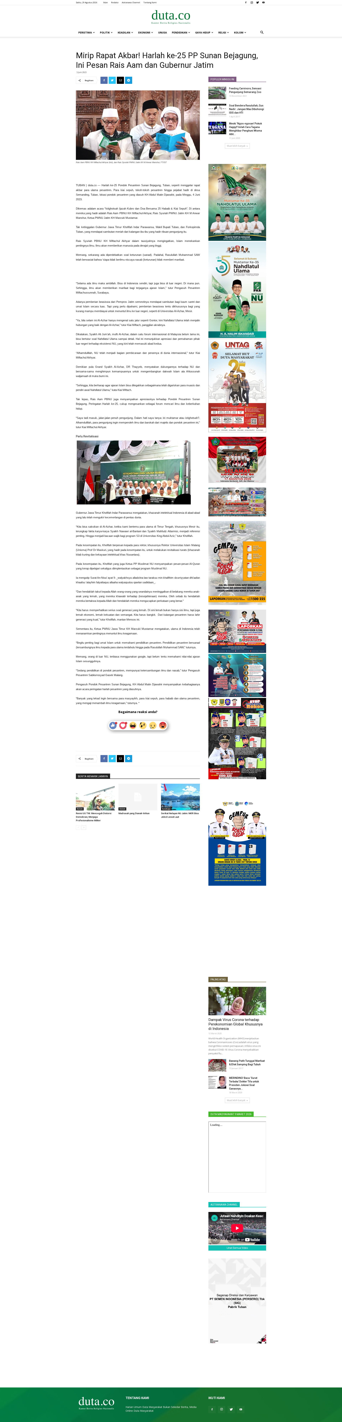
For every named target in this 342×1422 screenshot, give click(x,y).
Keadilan (124, 32)
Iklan (105, 2)
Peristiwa (85, 32)
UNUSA (162, 32)
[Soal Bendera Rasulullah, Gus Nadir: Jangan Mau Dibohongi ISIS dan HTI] (217, 110)
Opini (211, 1013)
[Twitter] (257, 2)
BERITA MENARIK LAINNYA (93, 776)
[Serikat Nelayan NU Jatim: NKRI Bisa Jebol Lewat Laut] (180, 797)
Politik (105, 32)
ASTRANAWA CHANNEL (224, 1204)
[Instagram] (251, 2)
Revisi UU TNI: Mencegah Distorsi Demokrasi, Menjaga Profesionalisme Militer (93, 817)
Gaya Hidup (202, 32)
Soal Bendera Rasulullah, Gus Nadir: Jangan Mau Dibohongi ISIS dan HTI (246, 109)
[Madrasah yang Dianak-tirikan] (137, 797)
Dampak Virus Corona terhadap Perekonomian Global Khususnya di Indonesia (235, 1024)
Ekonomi (144, 32)
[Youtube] (263, 2)
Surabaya (166, 809)
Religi (222, 32)
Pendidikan (179, 32)
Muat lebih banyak (236, 145)
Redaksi (114, 2)
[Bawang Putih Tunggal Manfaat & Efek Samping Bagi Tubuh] (217, 1065)
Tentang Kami (150, 2)
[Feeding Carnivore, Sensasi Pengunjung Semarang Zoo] (217, 93)
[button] (262, 33)
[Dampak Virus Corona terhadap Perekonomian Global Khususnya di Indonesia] (237, 1001)
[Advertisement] (138, 174)
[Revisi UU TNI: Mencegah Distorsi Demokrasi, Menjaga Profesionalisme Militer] (95, 797)
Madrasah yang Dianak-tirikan (133, 813)
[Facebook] (245, 2)
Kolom (238, 32)
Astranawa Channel (131, 2)
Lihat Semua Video (237, 1247)
